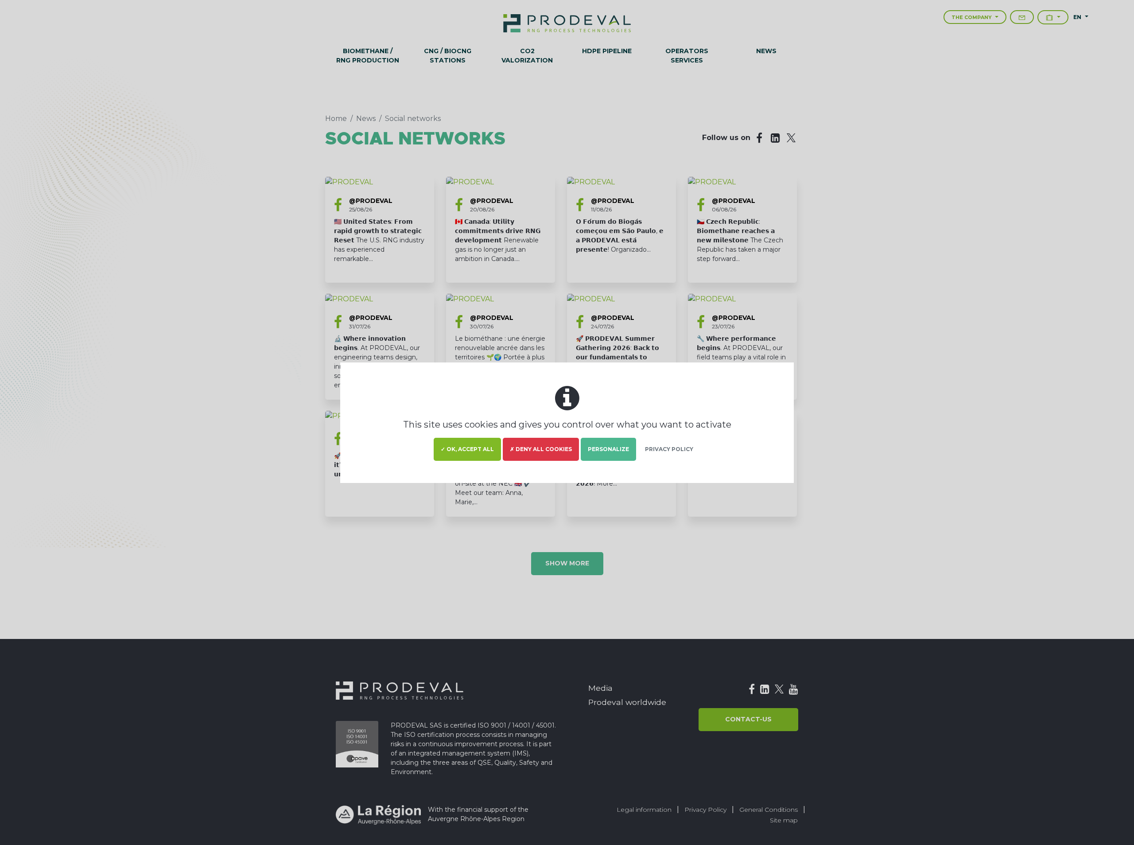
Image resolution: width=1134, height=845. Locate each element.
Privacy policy (669, 449)
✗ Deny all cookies (541, 449)
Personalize (608, 449)
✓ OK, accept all (467, 449)
